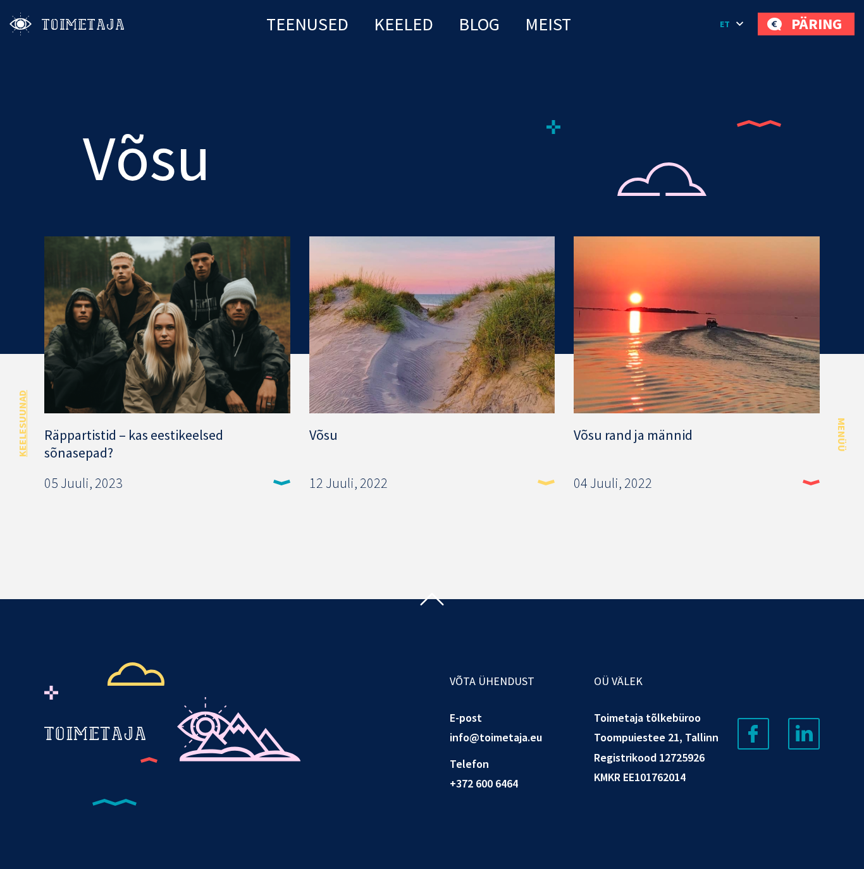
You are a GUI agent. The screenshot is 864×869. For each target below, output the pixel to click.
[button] (732, 24)
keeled (403, 24)
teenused (307, 24)
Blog (479, 24)
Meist (548, 24)
